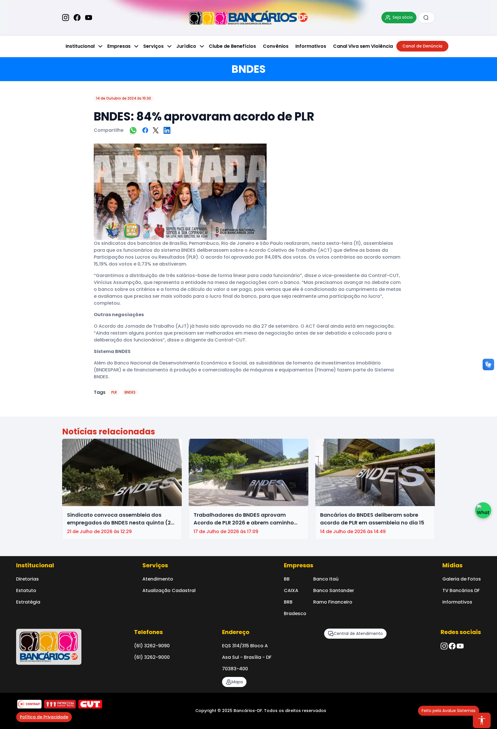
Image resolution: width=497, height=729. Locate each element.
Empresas (119, 46)
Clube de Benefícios (232, 46)
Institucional (80, 46)
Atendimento (157, 579)
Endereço (235, 632)
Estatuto (26, 590)
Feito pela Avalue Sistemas (448, 710)
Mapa (237, 682)
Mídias (452, 565)
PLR (114, 392)
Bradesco (295, 613)
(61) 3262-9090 (152, 645)
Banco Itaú (326, 579)
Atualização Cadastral (169, 590)
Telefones (148, 632)
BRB (288, 602)
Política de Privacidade (44, 717)
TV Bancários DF (461, 590)
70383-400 (235, 668)
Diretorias (27, 579)
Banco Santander (333, 590)
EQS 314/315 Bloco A (245, 645)
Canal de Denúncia (422, 46)
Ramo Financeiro (332, 602)
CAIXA (291, 590)
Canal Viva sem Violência (363, 46)
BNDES (130, 392)
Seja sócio (403, 17)
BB (287, 579)
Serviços (153, 46)
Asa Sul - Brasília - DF (247, 657)
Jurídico (186, 46)
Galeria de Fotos (461, 579)
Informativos (310, 46)
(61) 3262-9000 (152, 657)
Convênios (275, 46)
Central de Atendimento (358, 633)
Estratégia (28, 602)
